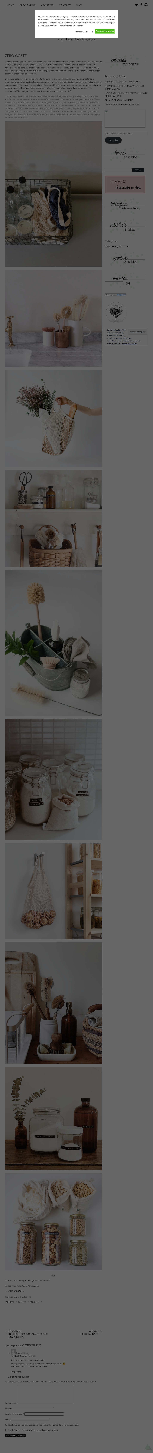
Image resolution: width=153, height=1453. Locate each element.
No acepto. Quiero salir (84, 32)
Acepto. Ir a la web (105, 31)
